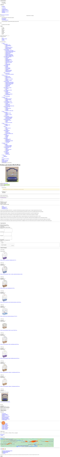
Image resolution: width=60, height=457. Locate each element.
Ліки (6, 127)
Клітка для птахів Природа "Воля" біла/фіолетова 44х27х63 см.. (9, 358)
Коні (3, 157)
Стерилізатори (8, 141)
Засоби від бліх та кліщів (9, 83)
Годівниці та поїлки (9, 146)
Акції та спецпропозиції (5, 416)
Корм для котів (8, 76)
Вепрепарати (8, 73)
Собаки (3, 43)
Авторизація (4, 3)
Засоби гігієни (8, 53)
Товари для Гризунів (5, 425)
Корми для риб (8, 124)
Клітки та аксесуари (7, 106)
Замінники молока (8, 45)
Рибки (3, 123)
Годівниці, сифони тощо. (9, 133)
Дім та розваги (6, 65)
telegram (1, 435)
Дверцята (7, 69)
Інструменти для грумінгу (9, 50)
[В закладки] (1, 201)
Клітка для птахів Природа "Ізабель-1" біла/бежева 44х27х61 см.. (10, 386)
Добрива (7, 129)
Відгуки (3, 40)
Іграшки (7, 66)
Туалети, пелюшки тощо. (9, 55)
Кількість (3, 191)
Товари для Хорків (5, 428)
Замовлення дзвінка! (8, 17)
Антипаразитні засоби (9, 102)
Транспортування (8, 108)
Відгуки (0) (3, 207)
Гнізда (6, 121)
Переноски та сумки (9, 62)
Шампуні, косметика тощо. (10, 82)
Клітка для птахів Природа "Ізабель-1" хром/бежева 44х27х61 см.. (10, 372)
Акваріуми (5, 134)
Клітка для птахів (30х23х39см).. (5, 401)
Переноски (5, 156)
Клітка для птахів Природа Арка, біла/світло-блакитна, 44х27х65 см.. (10, 302)
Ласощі (7, 79)
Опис (3, 206)
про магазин (4, 8)
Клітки (7, 107)
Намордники (7, 60)
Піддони (7, 136)
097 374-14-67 (2, 434)
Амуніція (7, 88)
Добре (1, 456)
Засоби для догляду (8, 149)
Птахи (3, 111)
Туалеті (7, 86)
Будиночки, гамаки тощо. (9, 110)
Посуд (6, 46)
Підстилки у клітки (8, 118)
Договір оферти (4, 419)
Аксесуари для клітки (9, 122)
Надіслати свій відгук (3, 247)
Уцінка (3, 39)
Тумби (7, 137)
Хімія (4, 126)
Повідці (7, 58)
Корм (6, 144)
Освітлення (7, 142)
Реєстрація (3, 2)
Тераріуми (7, 147)
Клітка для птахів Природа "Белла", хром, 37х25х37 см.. (8, 330)
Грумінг (7, 103)
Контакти (3, 415)
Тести (6, 128)
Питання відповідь (5, 208)
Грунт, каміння (8, 132)
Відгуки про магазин (5, 417)
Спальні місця (8, 71)
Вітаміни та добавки (9, 80)
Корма (5, 155)
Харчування (6, 75)
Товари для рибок (4, 426)
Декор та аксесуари (7, 130)
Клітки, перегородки (9, 70)
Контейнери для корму (9, 47)
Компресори (7, 139)
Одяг (6, 89)
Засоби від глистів (8, 52)
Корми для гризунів (9, 98)
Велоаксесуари (8, 64)
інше (4, 72)
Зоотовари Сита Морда (5, 158)
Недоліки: (1, 235)
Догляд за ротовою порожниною (10, 51)
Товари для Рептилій (5, 427)
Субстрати (7, 150)
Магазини (3, 12)
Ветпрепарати (8, 96)
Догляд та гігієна (6, 49)
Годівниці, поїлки (8, 99)
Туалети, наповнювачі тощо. (10, 105)
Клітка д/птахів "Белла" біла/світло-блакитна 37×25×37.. (8, 316)
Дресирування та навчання (10, 74)
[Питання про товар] (0, 201)
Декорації (7, 131)
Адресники (7, 57)
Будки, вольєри (8, 67)
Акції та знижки (4, 38)
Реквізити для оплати (5, 11)
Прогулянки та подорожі (7, 56)
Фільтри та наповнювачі (9, 140)
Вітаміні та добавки (9, 48)
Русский (3, 6)
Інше (4, 95)
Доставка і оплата (4, 9)
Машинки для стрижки (9, 54)
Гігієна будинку (8, 68)
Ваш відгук (2, 239)
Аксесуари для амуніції (9, 61)
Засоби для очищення (9, 117)
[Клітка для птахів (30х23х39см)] (12, 181)
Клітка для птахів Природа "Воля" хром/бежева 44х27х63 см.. (9, 344)
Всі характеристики (3, 197)
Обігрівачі (7, 153)
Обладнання (6, 138)
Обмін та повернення (5, 10)
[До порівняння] (2, 201)
